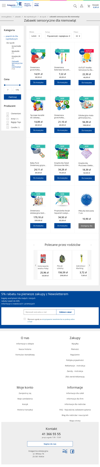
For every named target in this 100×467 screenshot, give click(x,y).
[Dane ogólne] (81, 5)
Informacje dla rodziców (75, 404)
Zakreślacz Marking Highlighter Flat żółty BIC (81, 267)
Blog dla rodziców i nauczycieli (75, 415)
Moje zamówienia (25, 398)
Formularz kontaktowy (25, 354)
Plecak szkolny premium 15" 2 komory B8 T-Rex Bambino (61, 267)
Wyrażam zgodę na (51, 320)
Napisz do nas (50, 444)
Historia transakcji (25, 409)
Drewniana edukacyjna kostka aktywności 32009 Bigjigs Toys (38, 212)
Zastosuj (12, 97)
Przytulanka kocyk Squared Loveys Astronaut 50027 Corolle (62, 212)
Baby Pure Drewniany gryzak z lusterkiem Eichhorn (38, 164)
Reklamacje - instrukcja (75, 365)
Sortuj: (47, 32)
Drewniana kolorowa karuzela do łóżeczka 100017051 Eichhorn (62, 68)
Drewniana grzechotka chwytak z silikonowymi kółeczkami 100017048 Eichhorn (59, 116)
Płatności (75, 349)
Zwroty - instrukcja (75, 371)
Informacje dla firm (75, 398)
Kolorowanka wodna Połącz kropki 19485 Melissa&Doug (43, 267)
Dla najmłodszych (30, 17)
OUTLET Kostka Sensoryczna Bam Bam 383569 (86, 68)
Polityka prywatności (75, 360)
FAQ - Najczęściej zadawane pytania (75, 409)
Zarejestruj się (25, 393)
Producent (9, 105)
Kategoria (9, 30)
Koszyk (25, 404)
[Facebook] (72, 451)
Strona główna (6, 17)
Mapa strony (75, 420)
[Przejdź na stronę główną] (23, 6)
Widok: (31, 32)
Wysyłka (75, 343)
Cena (6, 79)
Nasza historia (25, 349)
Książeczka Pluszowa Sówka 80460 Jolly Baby (86, 164)
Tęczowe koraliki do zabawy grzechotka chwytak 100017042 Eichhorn (37, 116)
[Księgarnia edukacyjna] (65, 451)
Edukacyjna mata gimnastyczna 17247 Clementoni (86, 116)
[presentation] (36, 265)
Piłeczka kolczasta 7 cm (86, 212)
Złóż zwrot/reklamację (75, 376)
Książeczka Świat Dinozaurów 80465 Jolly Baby (62, 164)
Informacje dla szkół (75, 393)
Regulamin (75, 354)
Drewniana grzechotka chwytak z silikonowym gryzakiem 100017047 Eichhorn (35, 68)
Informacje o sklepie (25, 343)
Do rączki (43, 17)
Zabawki (18, 17)
